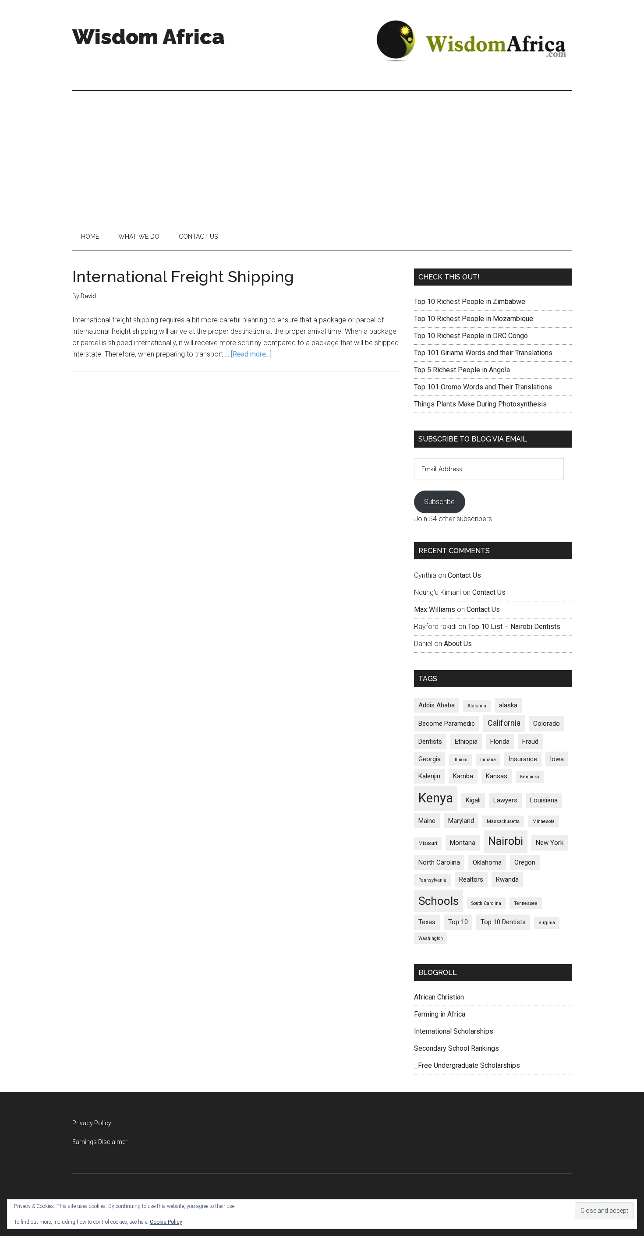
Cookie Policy (166, 1222)
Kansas (496, 776)
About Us (458, 643)
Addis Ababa (436, 705)
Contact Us (464, 575)
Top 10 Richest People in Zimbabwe (469, 301)
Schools (438, 901)
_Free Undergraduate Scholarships (467, 1065)
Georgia (429, 759)
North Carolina (439, 862)
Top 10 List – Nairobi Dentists (514, 626)
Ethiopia (466, 741)
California (504, 722)
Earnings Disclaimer (99, 1141)
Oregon (524, 862)
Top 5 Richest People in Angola (462, 370)
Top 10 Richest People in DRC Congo (471, 336)
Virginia (546, 922)
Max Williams (434, 609)
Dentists (430, 741)
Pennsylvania (432, 880)
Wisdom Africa (148, 37)
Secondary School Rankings (456, 1048)
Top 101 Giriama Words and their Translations (483, 353)
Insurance (523, 759)
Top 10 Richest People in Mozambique (473, 318)
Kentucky (529, 777)
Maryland (461, 821)
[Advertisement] (322, 156)
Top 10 (458, 922)
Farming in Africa (439, 1014)
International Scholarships (453, 1031)
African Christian (439, 997)
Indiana (488, 760)
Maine (426, 821)
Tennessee (526, 903)
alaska (508, 705)
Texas (426, 922)
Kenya (435, 798)
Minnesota (543, 821)
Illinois (460, 760)
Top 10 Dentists (503, 922)
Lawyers (505, 800)
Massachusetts (503, 821)
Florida (500, 741)
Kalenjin (429, 776)
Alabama (476, 706)
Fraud (530, 741)
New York (549, 843)
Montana (462, 843)
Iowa (557, 759)
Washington (430, 938)
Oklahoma (487, 862)
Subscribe (439, 502)
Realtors (471, 879)
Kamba (463, 776)
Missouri (427, 843)
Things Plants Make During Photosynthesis (480, 404)
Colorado (546, 723)
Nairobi (505, 841)
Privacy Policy (91, 1123)
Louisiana (544, 800)
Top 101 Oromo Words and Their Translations (483, 387)
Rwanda (507, 879)
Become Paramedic (446, 723)
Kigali (473, 800)
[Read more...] (251, 354)
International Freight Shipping (183, 276)
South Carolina (486, 903)
